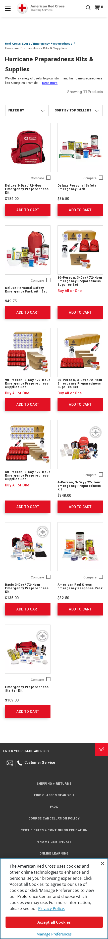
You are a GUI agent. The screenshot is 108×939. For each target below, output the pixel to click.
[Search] (88, 11)
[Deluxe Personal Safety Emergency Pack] (80, 147)
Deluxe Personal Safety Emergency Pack (77, 187)
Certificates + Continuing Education (54, 830)
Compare (37, 178)
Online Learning (54, 853)
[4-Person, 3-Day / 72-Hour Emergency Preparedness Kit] (80, 444)
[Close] (102, 863)
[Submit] (101, 749)
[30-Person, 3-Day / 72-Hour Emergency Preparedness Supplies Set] (80, 352)
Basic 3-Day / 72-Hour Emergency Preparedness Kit (26, 588)
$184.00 (12, 199)
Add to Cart (27, 210)
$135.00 (12, 598)
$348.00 (64, 495)
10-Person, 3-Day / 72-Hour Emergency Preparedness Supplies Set (80, 281)
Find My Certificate (54, 842)
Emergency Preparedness (53, 43)
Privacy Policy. (51, 908)
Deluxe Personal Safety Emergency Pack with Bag (26, 289)
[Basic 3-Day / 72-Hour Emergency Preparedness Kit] (27, 546)
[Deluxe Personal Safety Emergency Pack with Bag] (27, 250)
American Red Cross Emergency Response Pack (80, 586)
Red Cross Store (17, 43)
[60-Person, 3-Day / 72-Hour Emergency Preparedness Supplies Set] (27, 444)
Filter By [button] (16, 110)
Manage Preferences (54, 933)
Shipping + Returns (54, 783)
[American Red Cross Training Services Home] (41, 8)
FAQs (54, 807)
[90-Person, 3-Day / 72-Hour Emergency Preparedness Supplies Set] (27, 352)
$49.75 (11, 301)
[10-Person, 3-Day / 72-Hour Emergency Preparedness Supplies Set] (80, 250)
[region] (54, 898)
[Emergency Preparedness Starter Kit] (27, 649)
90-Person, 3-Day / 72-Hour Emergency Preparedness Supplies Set (27, 383)
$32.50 (63, 598)
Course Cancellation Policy (54, 818)
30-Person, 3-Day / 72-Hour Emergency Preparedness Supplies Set (80, 383)
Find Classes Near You (54, 795)
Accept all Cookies (54, 922)
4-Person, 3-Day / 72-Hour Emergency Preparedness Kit (79, 486)
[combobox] (77, 110)
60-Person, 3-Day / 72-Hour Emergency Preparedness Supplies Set (27, 475)
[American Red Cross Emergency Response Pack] (80, 546)
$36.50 (63, 199)
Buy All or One (70, 291)
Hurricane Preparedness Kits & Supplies (36, 48)
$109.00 (12, 700)
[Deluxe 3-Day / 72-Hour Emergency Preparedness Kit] (27, 147)
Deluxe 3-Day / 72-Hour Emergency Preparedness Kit (26, 189)
